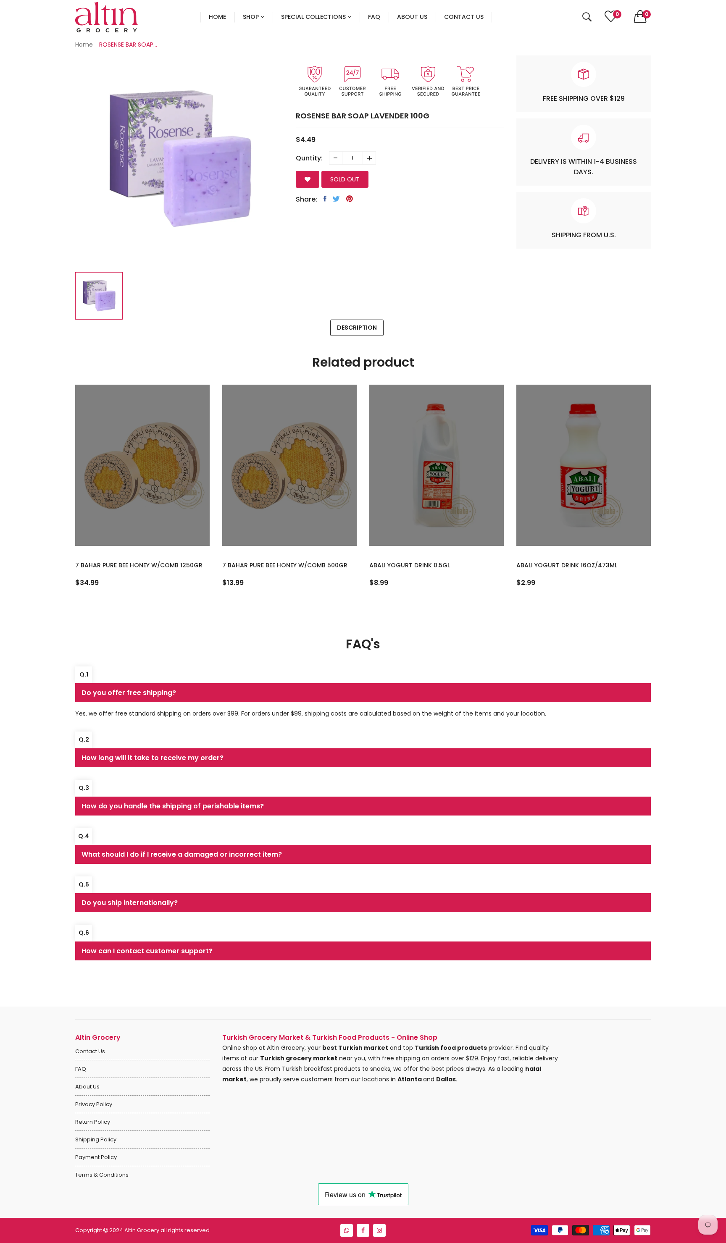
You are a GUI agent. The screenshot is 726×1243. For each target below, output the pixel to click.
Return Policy (92, 1122)
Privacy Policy (93, 1104)
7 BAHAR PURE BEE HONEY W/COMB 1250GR (139, 565)
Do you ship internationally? (130, 902)
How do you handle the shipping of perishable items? (173, 806)
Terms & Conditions (102, 1175)
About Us (87, 1087)
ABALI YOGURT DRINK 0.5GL (409, 565)
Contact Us (90, 1051)
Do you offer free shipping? (129, 693)
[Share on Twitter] (336, 198)
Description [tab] (357, 327)
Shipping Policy (95, 1139)
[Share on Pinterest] (349, 198)
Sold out (345, 179)
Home (84, 44)
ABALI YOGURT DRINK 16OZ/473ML (566, 565)
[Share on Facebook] (325, 198)
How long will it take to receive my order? (153, 758)
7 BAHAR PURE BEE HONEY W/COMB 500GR (284, 565)
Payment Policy (96, 1157)
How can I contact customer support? (147, 951)
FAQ (80, 1069)
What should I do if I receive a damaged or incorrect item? (182, 854)
